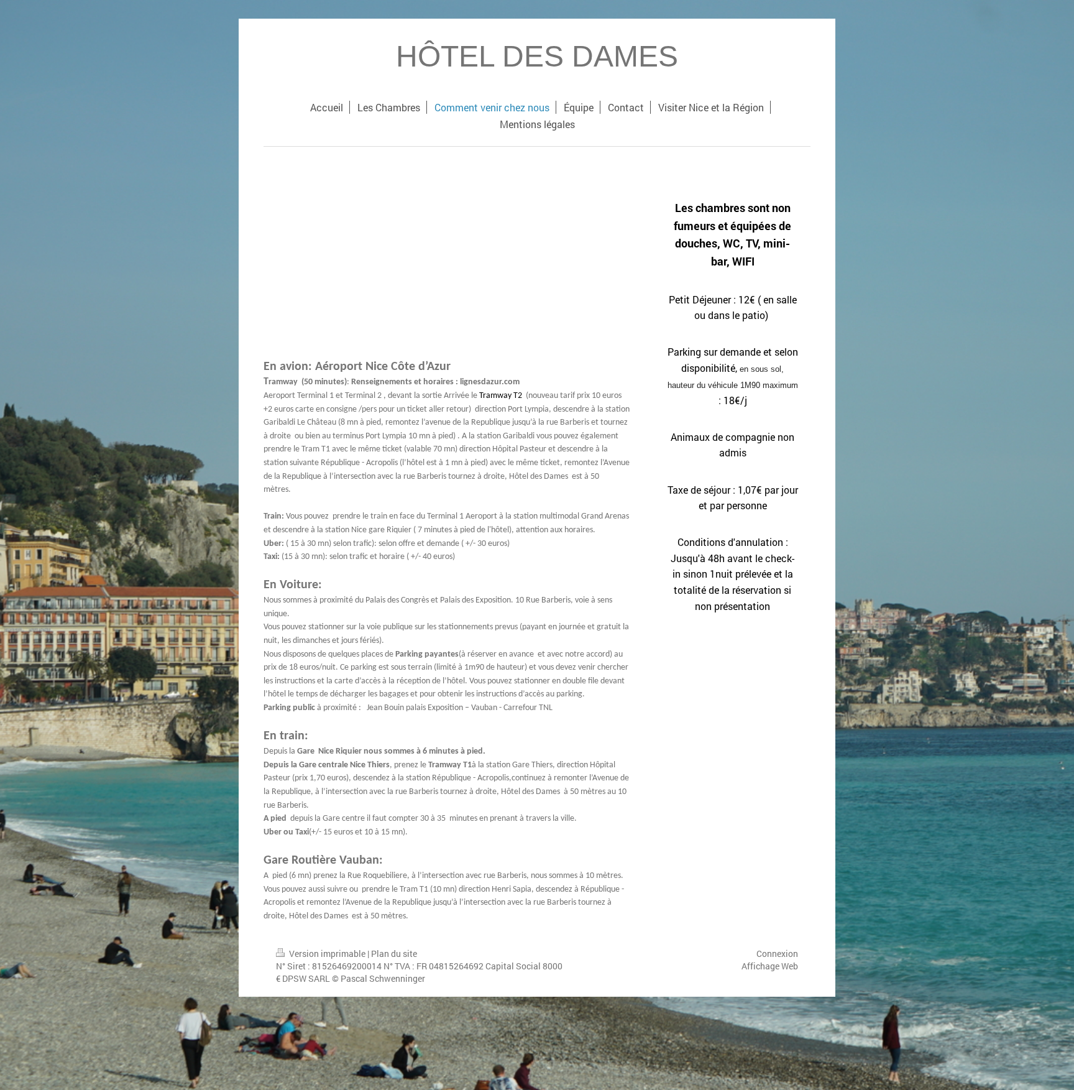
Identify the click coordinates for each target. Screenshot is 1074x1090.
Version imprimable (327, 953)
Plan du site (394, 953)
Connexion (777, 953)
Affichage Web (769, 966)
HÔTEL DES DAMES (537, 56)
